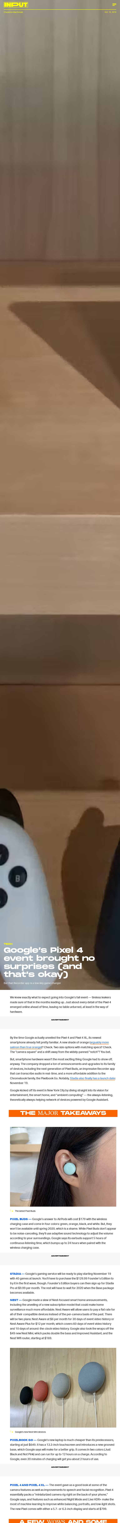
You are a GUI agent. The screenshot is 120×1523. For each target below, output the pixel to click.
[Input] (16, 4)
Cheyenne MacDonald (13, 12)
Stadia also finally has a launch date (92, 1078)
